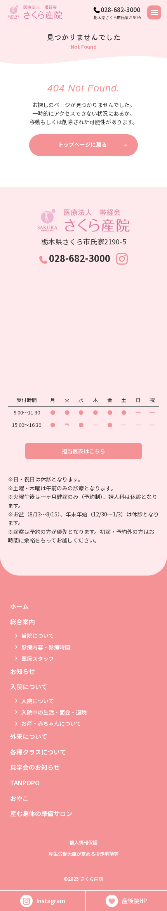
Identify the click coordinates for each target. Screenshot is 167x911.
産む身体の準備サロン (41, 813)
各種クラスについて (38, 752)
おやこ (19, 798)
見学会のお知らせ (35, 767)
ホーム (19, 606)
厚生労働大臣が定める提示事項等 (83, 853)
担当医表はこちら (83, 451)
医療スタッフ (37, 658)
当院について (37, 635)
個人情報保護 (83, 842)
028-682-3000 (120, 9)
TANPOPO (25, 782)
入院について (37, 701)
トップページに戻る (82, 144)
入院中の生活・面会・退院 (54, 712)
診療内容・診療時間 (45, 647)
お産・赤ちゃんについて (51, 723)
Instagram (51, 901)
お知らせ (22, 671)
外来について (28, 736)
